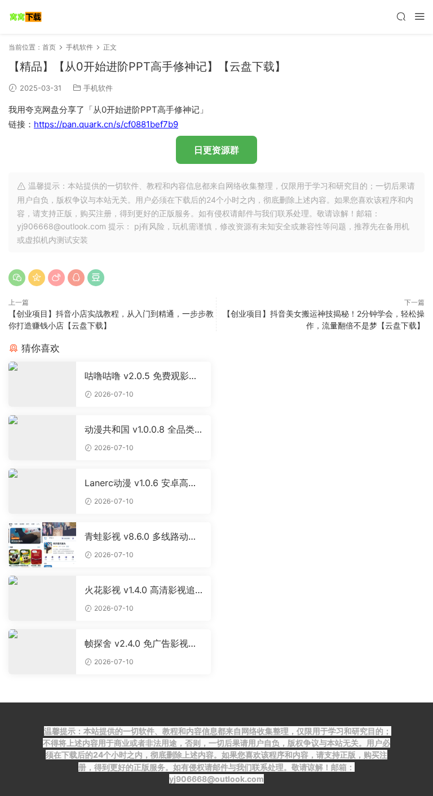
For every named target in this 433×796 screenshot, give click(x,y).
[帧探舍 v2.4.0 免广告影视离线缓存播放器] (42, 651)
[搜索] (401, 16)
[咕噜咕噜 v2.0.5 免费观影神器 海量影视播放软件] (42, 384)
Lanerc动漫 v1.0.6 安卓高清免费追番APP (141, 482)
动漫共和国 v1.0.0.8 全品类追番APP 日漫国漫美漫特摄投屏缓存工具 (140, 429)
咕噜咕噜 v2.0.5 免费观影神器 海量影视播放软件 (141, 375)
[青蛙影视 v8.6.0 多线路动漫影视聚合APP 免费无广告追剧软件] (42, 544)
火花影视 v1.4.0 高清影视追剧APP (140, 589)
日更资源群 (216, 149)
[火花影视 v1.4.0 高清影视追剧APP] (42, 598)
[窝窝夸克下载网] (25, 17)
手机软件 (98, 87)
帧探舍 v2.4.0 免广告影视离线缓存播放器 (141, 643)
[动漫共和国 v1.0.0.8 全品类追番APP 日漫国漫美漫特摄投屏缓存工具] (42, 437)
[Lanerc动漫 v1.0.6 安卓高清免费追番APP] (42, 491)
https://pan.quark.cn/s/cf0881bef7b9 (106, 124)
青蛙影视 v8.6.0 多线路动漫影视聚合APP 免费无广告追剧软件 (141, 536)
